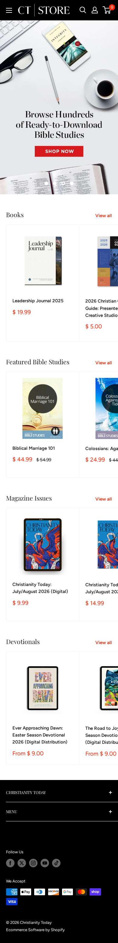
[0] (107, 10)
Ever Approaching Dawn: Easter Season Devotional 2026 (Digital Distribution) (39, 735)
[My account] (95, 10)
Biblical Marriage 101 (33, 448)
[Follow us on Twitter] (22, 863)
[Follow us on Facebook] (10, 863)
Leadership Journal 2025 (38, 300)
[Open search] (83, 10)
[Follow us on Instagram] (33, 863)
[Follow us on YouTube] (45, 863)
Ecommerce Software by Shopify (35, 929)
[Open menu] (9, 10)
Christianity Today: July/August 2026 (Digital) (40, 588)
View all (103, 215)
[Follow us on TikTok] (56, 863)
